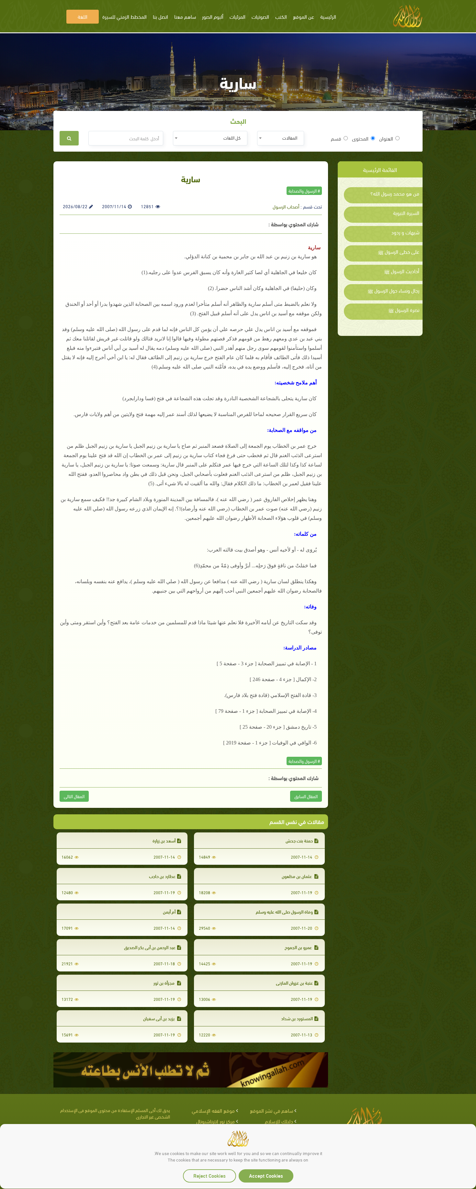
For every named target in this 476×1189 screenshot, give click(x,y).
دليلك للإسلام (279, 1121)
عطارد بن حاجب (162, 876)
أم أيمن (169, 911)
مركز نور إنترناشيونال (215, 1121)
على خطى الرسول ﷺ (398, 251)
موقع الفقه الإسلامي (213, 1110)
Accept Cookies (266, 1175)
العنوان (386, 138)
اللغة (82, 16)
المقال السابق (306, 796)
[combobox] (280, 138)
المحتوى (360, 138)
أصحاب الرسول (286, 206)
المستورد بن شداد (297, 1018)
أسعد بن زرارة (164, 840)
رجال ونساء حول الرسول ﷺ (393, 290)
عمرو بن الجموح (299, 947)
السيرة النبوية (406, 213)
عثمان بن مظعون (297, 876)
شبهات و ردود (405, 232)
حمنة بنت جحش (299, 840)
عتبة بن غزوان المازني (294, 982)
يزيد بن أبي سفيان (159, 1018)
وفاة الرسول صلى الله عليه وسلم (284, 911)
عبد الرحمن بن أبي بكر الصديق (150, 947)
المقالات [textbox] (289, 137)
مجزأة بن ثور (164, 982)
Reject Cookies (209, 1175)
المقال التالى (74, 796)
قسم (336, 138)
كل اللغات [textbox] (232, 137)
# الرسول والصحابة (304, 190)
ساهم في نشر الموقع (271, 1110)
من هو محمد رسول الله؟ (394, 193)
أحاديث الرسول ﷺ (401, 271)
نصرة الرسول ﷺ (403, 310)
